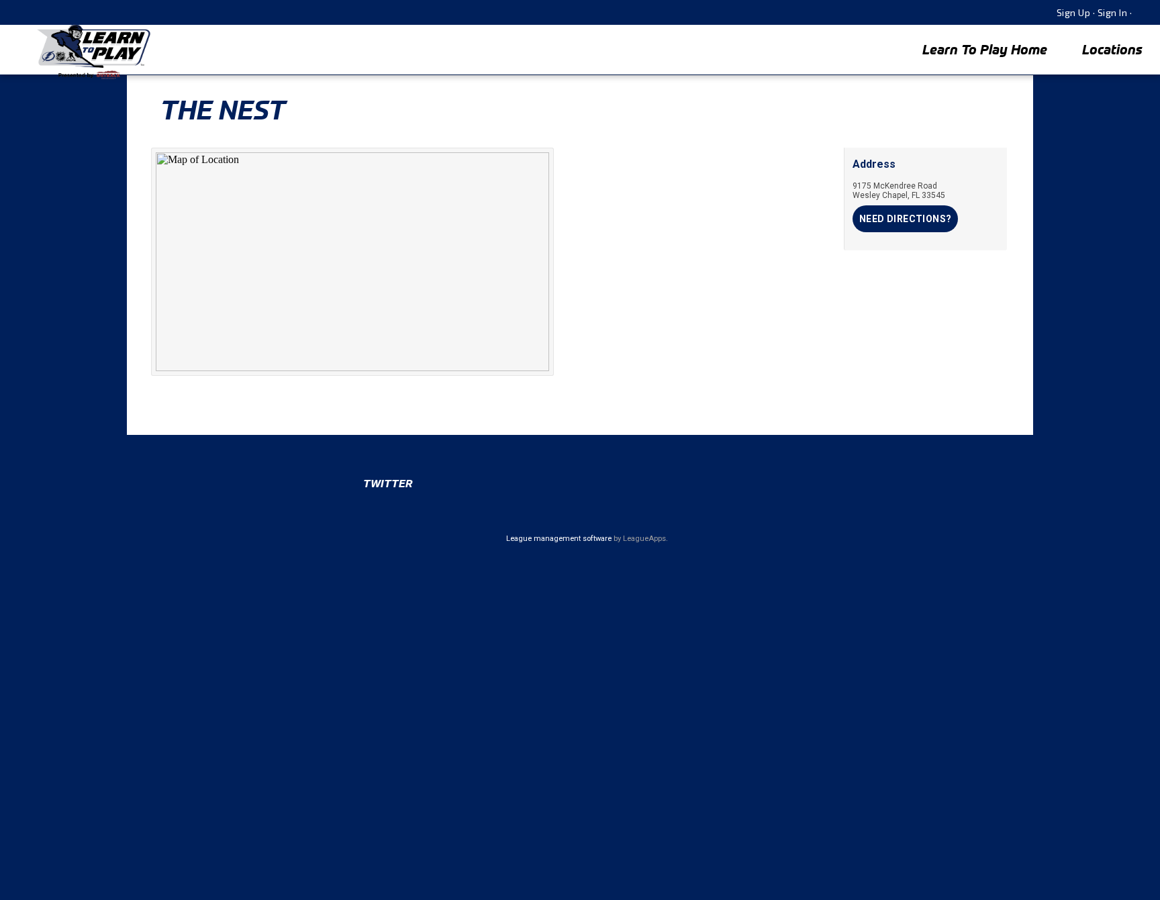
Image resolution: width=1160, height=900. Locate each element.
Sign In (1113, 12)
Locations (1112, 49)
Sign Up (1074, 12)
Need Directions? (905, 218)
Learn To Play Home (984, 49)
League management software (559, 538)
